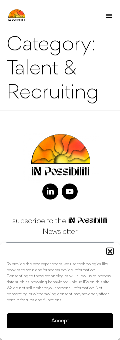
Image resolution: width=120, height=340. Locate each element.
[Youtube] (70, 192)
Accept (60, 321)
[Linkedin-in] (50, 192)
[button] (110, 251)
